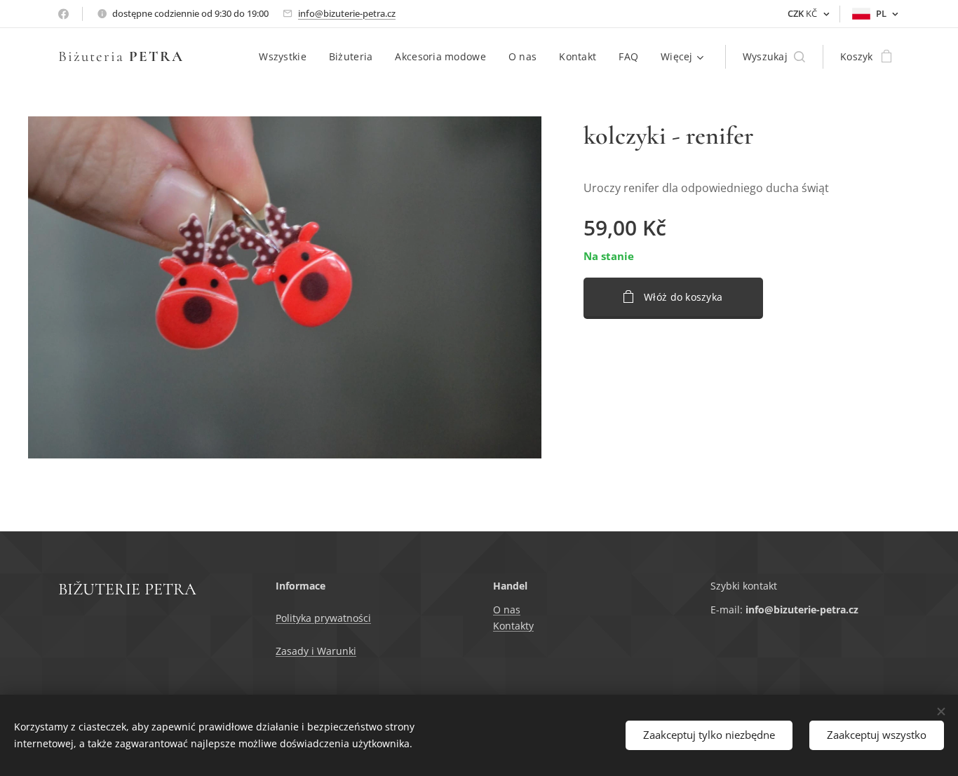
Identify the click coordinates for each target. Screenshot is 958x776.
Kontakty (513, 625)
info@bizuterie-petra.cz (347, 13)
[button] (774, 56)
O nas (506, 609)
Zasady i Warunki (316, 651)
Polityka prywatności (323, 618)
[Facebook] (63, 14)
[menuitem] (286, 56)
